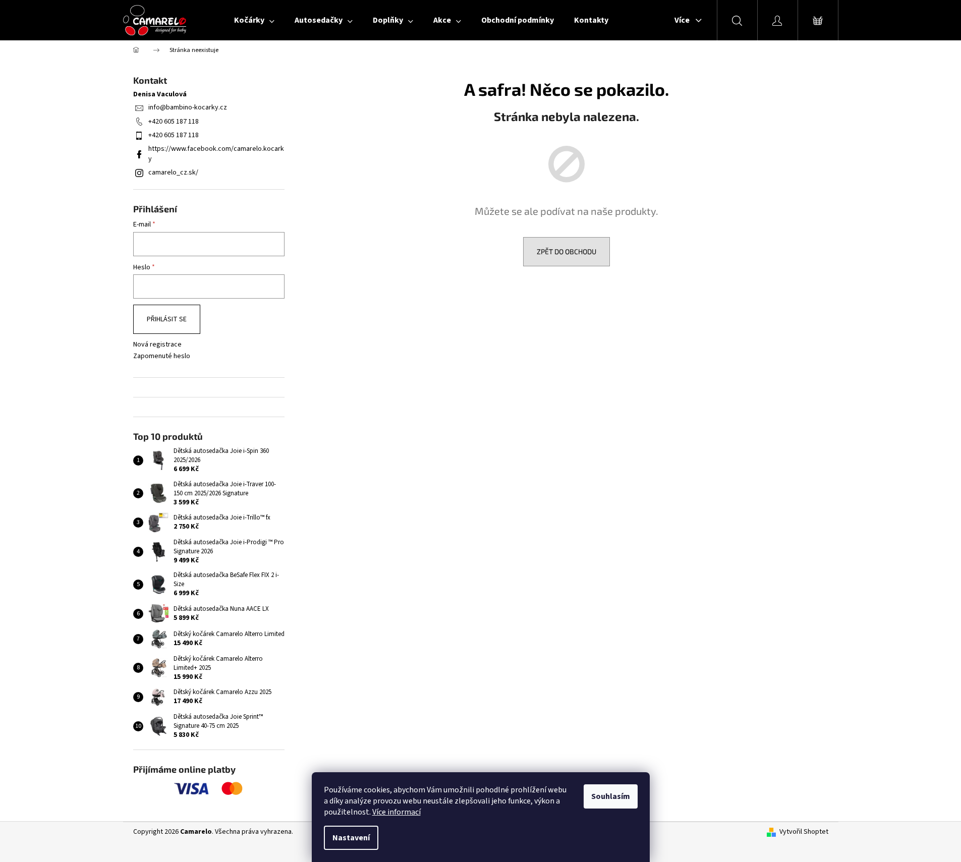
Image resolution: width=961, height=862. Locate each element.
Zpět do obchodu (566, 251)
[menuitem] (254, 20)
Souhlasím (610, 796)
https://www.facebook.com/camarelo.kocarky (216, 153)
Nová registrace (157, 345)
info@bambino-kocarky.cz (187, 107)
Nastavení (351, 837)
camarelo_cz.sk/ (173, 172)
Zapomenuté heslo (161, 356)
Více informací (396, 812)
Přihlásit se (167, 319)
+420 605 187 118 (173, 122)
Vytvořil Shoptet (803, 832)
